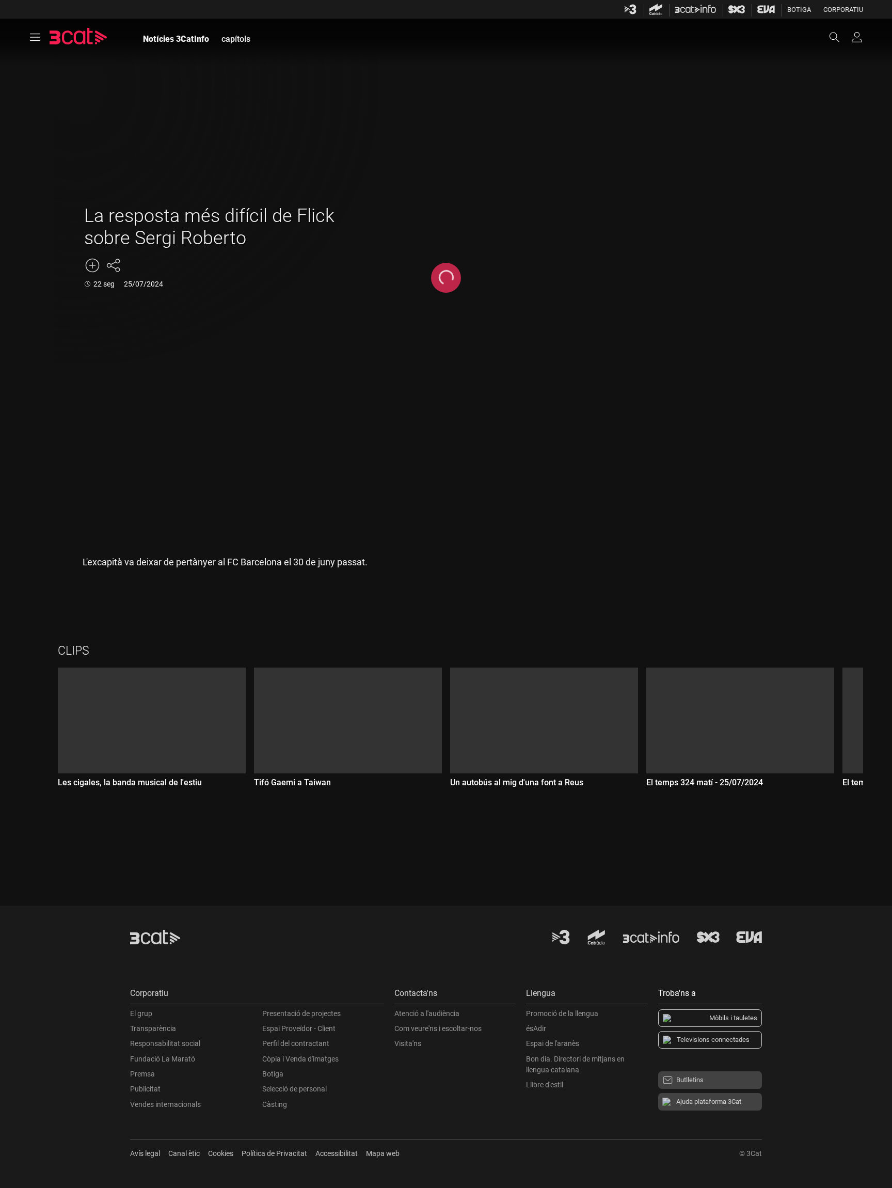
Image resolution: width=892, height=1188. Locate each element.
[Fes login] (857, 37)
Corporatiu (843, 9)
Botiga (799, 9)
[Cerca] (839, 37)
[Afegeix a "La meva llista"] (92, 265)
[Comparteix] (113, 265)
